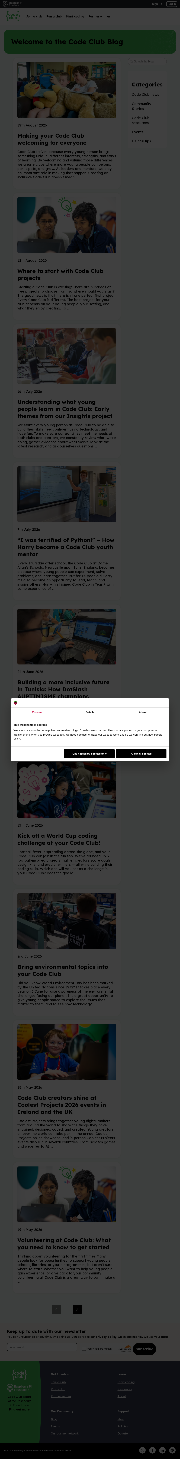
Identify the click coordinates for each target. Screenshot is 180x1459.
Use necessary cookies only (89, 753)
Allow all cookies (141, 753)
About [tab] (143, 712)
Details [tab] (90, 712)
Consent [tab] (37, 712)
